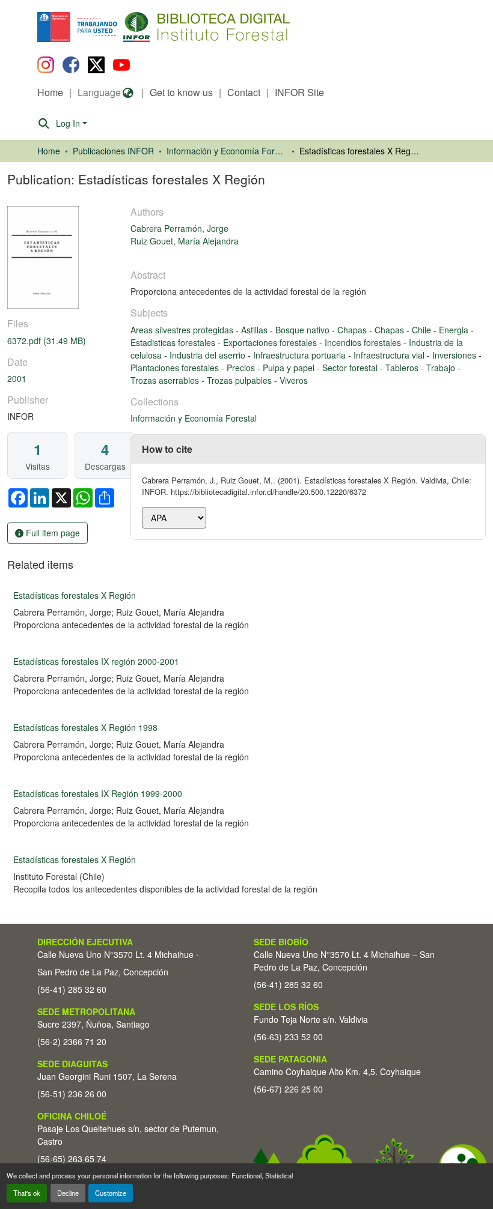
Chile (422, 330)
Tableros (403, 368)
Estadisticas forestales (174, 342)
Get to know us (181, 92)
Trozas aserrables (165, 380)
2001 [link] (16, 378)
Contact (243, 92)
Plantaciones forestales (175, 368)
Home (50, 92)
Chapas (353, 330)
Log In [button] (69, 123)
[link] (61, 341)
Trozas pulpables (240, 380)
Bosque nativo (303, 330)
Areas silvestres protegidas (183, 330)
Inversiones (455, 355)
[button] (135, 27)
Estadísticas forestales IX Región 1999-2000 (97, 793)
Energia (455, 330)
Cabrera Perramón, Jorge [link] (179, 228)
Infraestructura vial (390, 355)
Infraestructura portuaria (300, 355)
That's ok (26, 1193)
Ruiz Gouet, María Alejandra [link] (184, 241)
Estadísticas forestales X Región (74, 595)
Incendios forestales (364, 342)
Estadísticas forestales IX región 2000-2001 (96, 661)
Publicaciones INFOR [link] (113, 151)
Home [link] (48, 151)
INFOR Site (299, 92)
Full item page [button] (51, 533)
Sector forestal (351, 368)
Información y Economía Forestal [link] (227, 151)
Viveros (294, 380)
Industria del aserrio (209, 355)
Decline (68, 1193)
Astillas (255, 330)
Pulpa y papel (290, 368)
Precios (242, 368)
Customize (110, 1193)
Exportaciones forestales (271, 342)
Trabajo (442, 368)
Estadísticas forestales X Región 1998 (85, 727)
